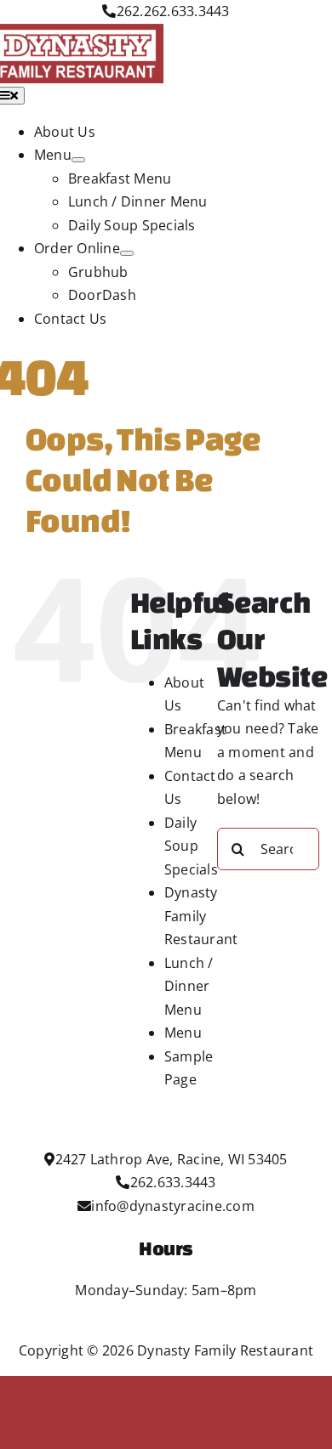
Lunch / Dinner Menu (189, 986)
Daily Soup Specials (191, 846)
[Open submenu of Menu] (78, 159)
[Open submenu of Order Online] (127, 253)
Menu (183, 1032)
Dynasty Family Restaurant (201, 915)
